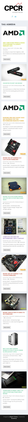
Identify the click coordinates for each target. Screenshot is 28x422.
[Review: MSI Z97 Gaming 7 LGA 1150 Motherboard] (14, 263)
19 (19, 355)
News (18, 48)
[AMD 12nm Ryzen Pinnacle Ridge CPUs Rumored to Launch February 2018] (14, 34)
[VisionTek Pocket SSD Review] (14, 72)
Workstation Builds (13, 355)
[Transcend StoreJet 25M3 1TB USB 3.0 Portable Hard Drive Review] (14, 379)
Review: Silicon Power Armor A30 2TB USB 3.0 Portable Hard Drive (13, 198)
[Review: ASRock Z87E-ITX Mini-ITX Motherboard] (14, 301)
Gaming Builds (6, 355)
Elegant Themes (14, 416)
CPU (15, 48)
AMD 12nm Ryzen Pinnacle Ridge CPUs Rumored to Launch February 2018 (14, 44)
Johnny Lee (6, 202)
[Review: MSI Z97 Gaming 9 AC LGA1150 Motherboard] (14, 147)
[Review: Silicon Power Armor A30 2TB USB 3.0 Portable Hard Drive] (14, 186)
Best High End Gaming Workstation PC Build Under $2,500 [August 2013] (13, 350)
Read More (7, 59)
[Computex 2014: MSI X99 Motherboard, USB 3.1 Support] (14, 226)
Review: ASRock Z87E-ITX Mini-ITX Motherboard (14, 313)
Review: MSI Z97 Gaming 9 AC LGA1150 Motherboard (12, 158)
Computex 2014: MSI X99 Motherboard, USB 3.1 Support (13, 237)
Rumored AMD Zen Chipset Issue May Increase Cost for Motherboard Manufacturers (13, 119)
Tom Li (5, 48)
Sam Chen (6, 85)
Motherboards (18, 123)
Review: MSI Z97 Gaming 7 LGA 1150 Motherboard (12, 274)
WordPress (14, 418)
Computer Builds (18, 354)
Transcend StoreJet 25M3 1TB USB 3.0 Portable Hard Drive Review (13, 392)
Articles (16, 240)
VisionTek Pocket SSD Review (12, 83)
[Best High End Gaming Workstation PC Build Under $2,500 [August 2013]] (14, 339)
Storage (20, 85)
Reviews (16, 85)
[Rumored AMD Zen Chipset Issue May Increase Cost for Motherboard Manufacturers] (14, 108)
